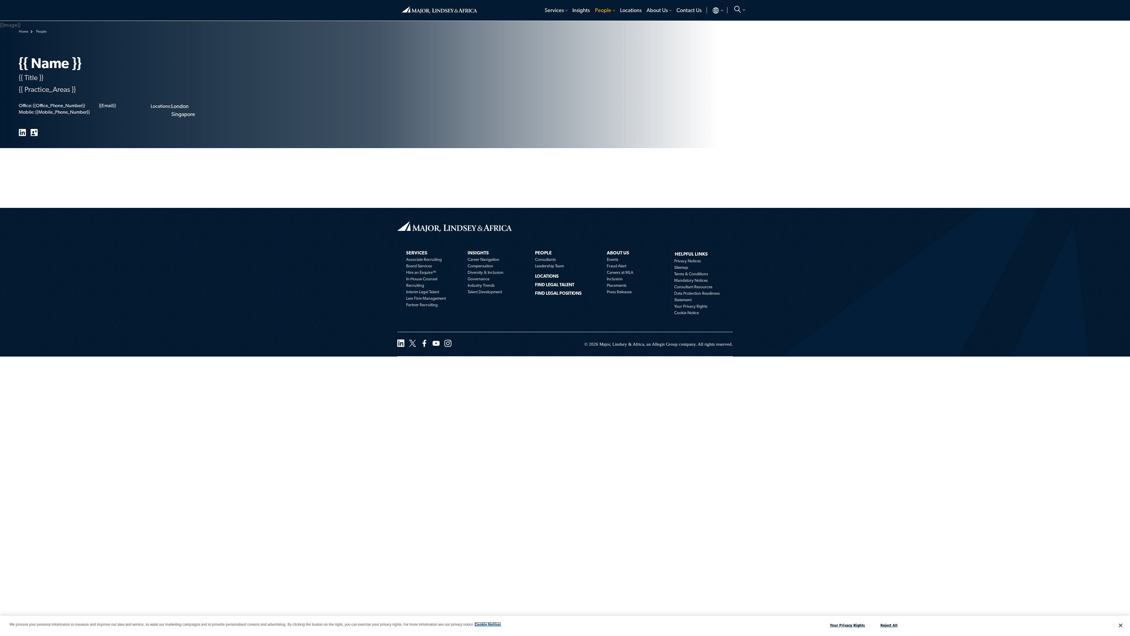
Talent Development (485, 291)
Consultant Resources (693, 286)
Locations (631, 10)
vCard (34, 132)
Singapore (183, 114)
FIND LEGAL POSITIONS (558, 293)
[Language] (713, 10)
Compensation (480, 266)
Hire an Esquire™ (421, 272)
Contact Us (689, 10)
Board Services (419, 266)
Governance (478, 278)
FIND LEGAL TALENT (554, 284)
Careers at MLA (620, 272)
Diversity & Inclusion (485, 272)
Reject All (889, 625)
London (180, 106)
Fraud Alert (616, 266)
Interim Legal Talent (422, 291)
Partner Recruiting (422, 304)
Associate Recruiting (424, 259)
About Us (657, 10)
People (603, 10)
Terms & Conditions (691, 273)
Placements (617, 285)
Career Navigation (483, 259)
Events (612, 259)
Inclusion (615, 278)
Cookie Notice (686, 312)
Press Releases (619, 291)
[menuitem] (556, 10)
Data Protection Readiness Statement (697, 296)
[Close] (1120, 625)
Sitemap (681, 267)
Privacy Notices (687, 261)
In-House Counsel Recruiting (421, 282)
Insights (581, 10)
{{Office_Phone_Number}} (59, 105)
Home (439, 7)
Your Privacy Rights (690, 306)
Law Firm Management (426, 298)
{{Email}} (107, 105)
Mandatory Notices (691, 280)
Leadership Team (549, 266)
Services (554, 10)
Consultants (545, 259)
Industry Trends (481, 285)
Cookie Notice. (488, 624)
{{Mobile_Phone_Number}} (62, 112)
